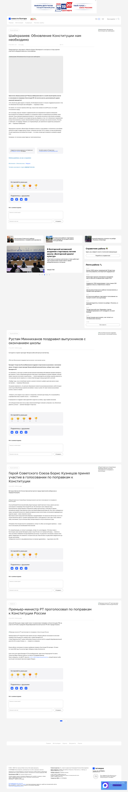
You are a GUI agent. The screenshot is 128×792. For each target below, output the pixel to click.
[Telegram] (21, 199)
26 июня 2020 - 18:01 (13, 618)
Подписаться (117, 785)
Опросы (65, 743)
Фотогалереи (57, 743)
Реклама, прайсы (39, 22)
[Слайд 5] (49, 274)
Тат (103, 19)
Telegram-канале (16, 151)
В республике (14, 30)
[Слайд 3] (44, 274)
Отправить (58, 221)
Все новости (103, 324)
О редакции (28, 22)
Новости (12, 603)
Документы (72, 743)
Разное (80, 743)
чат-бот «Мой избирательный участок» (38, 657)
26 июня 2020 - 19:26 (13, 486)
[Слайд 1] (39, 274)
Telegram (27, 163)
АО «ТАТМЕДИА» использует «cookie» (17, 784)
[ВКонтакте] (12, 199)
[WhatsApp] (26, 199)
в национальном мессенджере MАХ (48, 151)
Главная (11, 22)
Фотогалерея (19, 22)
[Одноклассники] (16, 199)
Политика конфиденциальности (16, 786)
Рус (96, 19)
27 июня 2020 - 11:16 (12, 44)
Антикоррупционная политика (16, 783)
